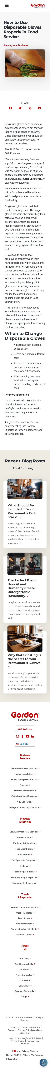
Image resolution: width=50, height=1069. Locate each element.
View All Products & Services (24, 831)
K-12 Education (24, 801)
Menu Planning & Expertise (24, 877)
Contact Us (24, 985)
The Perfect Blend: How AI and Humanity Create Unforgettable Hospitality (22, 588)
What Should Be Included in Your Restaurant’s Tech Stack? (22, 511)
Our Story (24, 958)
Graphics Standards (24, 991)
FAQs (24, 996)
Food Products (24, 837)
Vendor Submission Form (30, 1030)
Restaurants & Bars (24, 773)
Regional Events (24, 923)
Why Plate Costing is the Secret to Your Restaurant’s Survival (25, 659)
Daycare (24, 785)
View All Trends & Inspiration (24, 907)
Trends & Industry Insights (24, 929)
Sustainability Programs (24, 883)
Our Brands (24, 854)
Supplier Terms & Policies (29, 1038)
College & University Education (24, 807)
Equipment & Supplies (24, 843)
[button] (10, 108)
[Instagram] (17, 736)
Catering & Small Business (24, 796)
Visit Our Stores (25, 729)
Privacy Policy (17, 1040)
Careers (24, 980)
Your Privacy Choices (27, 1051)
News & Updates (24, 974)
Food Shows (24, 918)
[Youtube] (27, 736)
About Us (14, 1027)
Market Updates (24, 912)
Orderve (24, 866)
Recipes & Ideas (24, 934)
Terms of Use (33, 1040)
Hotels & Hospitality (24, 790)
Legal (11, 1038)
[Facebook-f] (22, 736)
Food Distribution (24, 848)
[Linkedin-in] (32, 736)
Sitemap (25, 1043)
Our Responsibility (24, 964)
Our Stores (24, 969)
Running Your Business (15, 45)
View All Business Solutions (24, 768)
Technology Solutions (24, 871)
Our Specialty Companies (24, 860)
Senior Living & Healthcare (24, 779)
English (23, 743)
